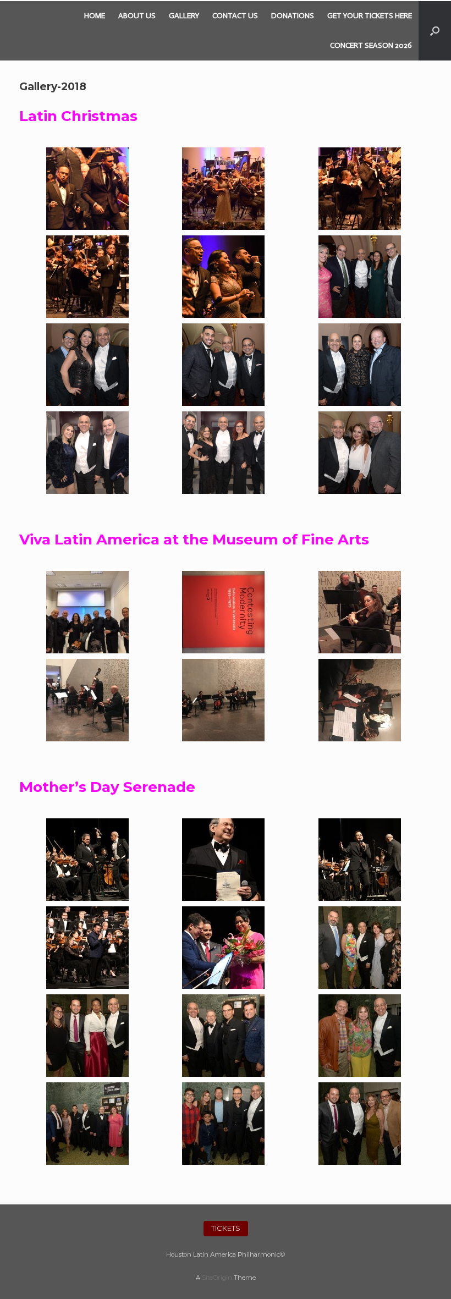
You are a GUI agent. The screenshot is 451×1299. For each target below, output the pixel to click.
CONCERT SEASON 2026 (371, 45)
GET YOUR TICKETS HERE (369, 15)
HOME (94, 15)
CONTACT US (235, 15)
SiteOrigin (217, 1277)
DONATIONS (292, 15)
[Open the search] (435, 30)
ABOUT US (137, 15)
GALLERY (184, 15)
